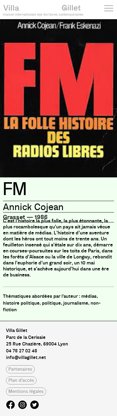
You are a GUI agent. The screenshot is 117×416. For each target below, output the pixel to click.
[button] (20, 369)
